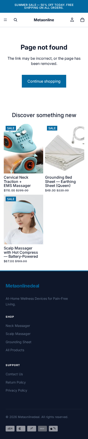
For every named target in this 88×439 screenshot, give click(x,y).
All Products (15, 350)
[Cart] (82, 20)
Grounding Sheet (18, 342)
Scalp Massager (18, 334)
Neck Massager (18, 326)
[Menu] (5, 19)
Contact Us (14, 374)
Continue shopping (44, 81)
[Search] (15, 20)
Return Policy (16, 382)
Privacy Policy (16, 390)
